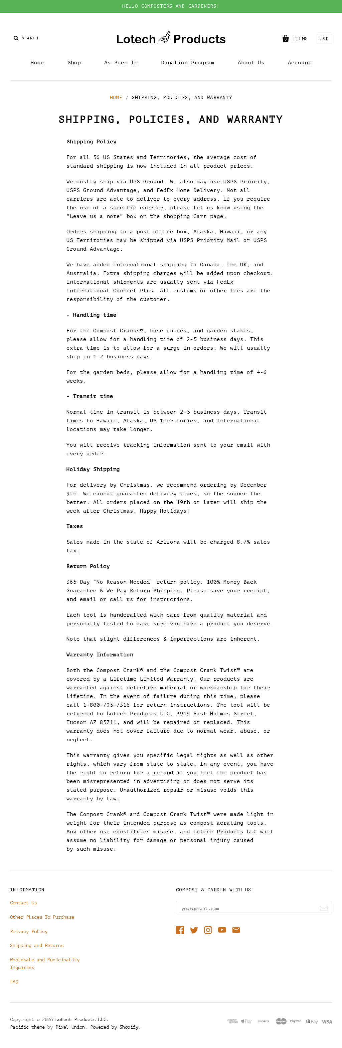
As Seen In (121, 63)
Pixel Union (70, 1027)
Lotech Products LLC (80, 1019)
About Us (251, 63)
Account (299, 63)
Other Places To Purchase (42, 917)
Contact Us (23, 902)
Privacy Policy (28, 931)
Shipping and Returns (36, 945)
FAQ (14, 981)
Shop (74, 63)
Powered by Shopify (114, 1027)
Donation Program (187, 63)
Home (37, 63)
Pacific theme (27, 1027)
